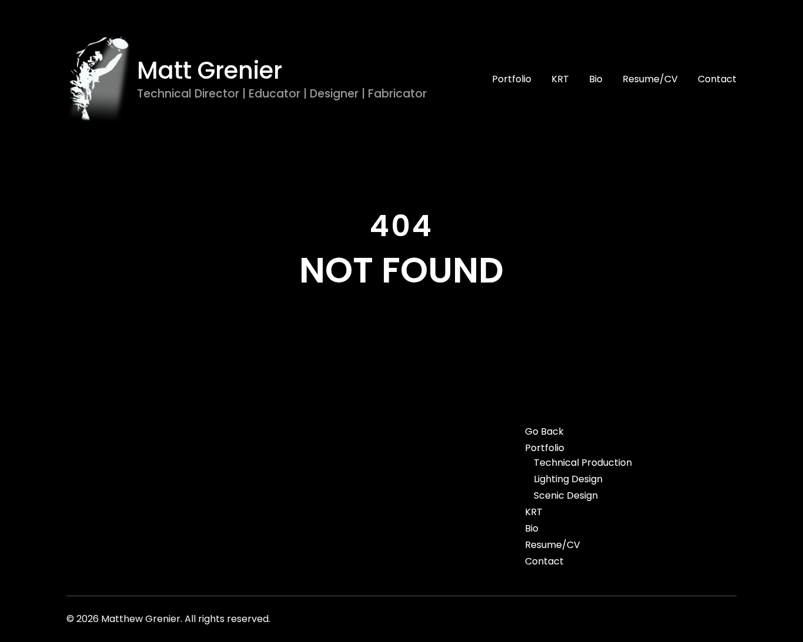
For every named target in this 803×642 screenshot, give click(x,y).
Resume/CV (650, 79)
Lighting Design (568, 479)
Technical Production (583, 463)
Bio (596, 79)
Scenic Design (566, 496)
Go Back (544, 432)
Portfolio (511, 79)
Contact (717, 79)
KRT (560, 79)
